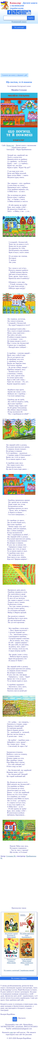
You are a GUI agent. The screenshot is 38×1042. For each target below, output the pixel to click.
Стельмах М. (11, 856)
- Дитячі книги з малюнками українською (23, 5)
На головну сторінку (19, 978)
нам (11, 1032)
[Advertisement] (19, 50)
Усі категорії (19, 27)
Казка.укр (10, 145)
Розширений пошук (19, 22)
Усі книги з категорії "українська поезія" (19, 970)
